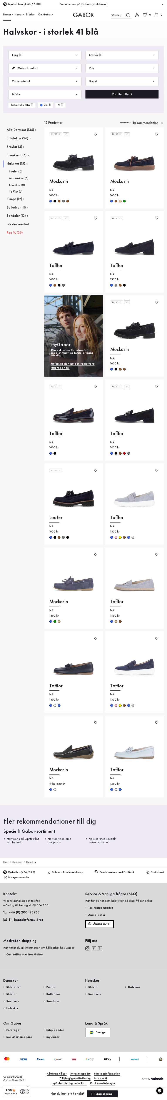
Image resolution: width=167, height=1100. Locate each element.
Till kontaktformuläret (26, 919)
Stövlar (11, 994)
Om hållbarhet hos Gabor (24, 954)
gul (120, 537)
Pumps (50, 987)
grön (124, 201)
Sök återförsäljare (19, 1037)
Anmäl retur (96, 915)
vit (54, 789)
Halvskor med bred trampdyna (60, 840)
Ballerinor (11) (16, 207)
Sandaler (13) (16, 215)
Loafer (55, 518)
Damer (7, 14)
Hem (5, 862)
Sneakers (12, 1001)
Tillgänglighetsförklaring (75, 1078)
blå (50, 201)
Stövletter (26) (17, 138)
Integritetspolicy (80, 1074)
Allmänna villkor (57, 1074)
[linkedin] (100, 948)
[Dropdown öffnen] (12, 14)
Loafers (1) (15, 171)
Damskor (17, 862)
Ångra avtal (101, 924)
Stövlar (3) (14, 147)
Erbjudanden (55, 1030)
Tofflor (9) (15, 191)
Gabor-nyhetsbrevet (94, 4)
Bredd (93, 81)
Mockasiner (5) (18, 178)
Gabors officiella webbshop (67, 872)
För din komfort (18, 224)
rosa (116, 537)
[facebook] (94, 948)
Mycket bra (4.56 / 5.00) (21, 872)
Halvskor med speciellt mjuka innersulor (102, 840)
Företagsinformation (107, 1074)
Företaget (13, 1030)
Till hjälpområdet (100, 907)
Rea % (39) (15, 232)
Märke (16, 94)
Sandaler (52, 1001)
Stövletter (13, 987)
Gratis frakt (157, 872)
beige (120, 201)
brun (59, 201)
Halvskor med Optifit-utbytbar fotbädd (23, 840)
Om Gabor (44, 14)
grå (63, 201)
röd (124, 453)
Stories (30, 14)
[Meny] (28, 1087)
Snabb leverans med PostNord (117, 872)
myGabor (52, 1037)
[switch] (24, 1091)
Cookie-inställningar (102, 1083)
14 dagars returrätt (18, 878)
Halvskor (12, 1008)
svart (54, 201)
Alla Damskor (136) (20, 130)
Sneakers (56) (17, 155)
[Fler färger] (133, 537)
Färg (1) (17, 55)
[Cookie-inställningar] (159, 1090)
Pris (91, 68)
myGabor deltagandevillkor (69, 1083)
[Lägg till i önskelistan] (95, 134)
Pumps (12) (14, 199)
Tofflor (56, 266)
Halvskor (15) (16, 163)
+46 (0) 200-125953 (24, 912)
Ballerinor (53, 994)
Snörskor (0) (17, 185)
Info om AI (100, 1078)
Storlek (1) (95, 55)
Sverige (100, 1032)
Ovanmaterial (21, 81)
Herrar (18, 14)
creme (54, 705)
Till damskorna (102, 1094)
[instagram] (87, 948)
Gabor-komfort (27, 68)
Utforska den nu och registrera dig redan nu (73, 365)
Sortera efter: (125, 123)
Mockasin (58, 182)
